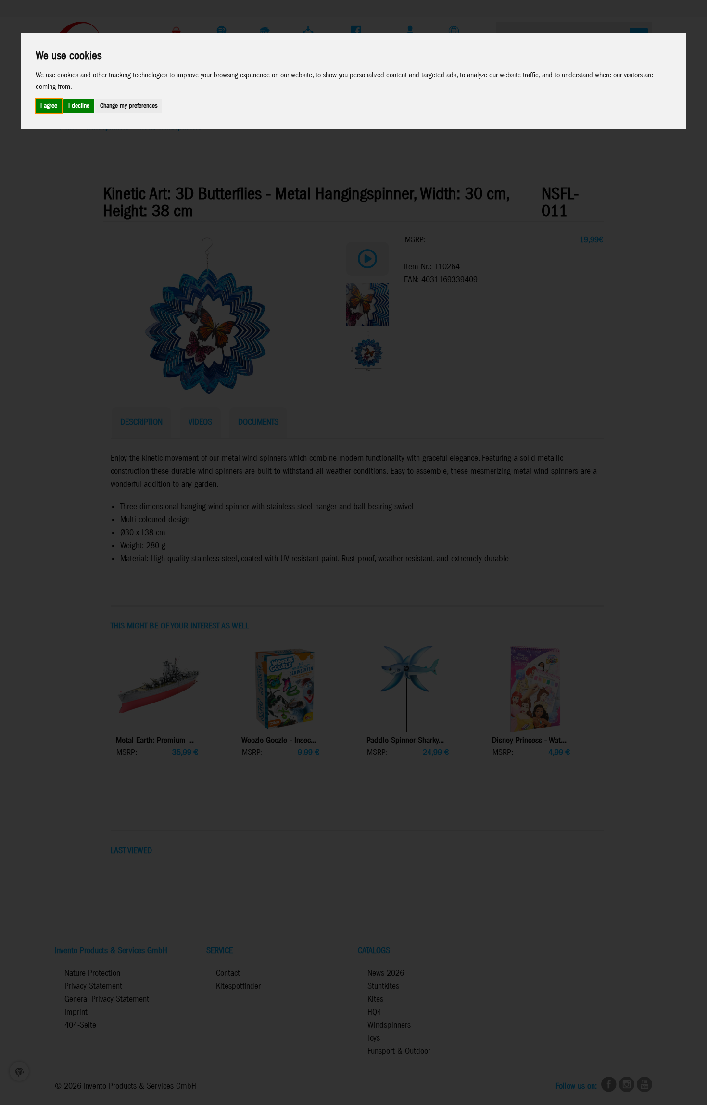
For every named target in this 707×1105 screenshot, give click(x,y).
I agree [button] (48, 106)
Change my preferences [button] (128, 106)
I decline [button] (78, 106)
